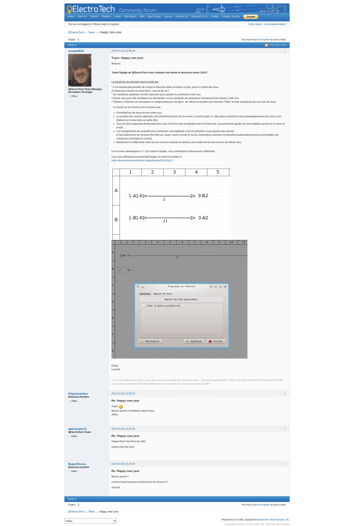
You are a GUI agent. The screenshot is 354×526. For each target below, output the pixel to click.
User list (82, 16)
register (265, 39)
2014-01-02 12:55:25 (123, 393)
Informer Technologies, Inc (274, 519)
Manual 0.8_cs (199, 16)
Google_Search (231, 16)
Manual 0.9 (181, 16)
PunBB (239, 519)
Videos (168, 16)
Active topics (255, 24)
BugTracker (154, 16)
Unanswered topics (275, 24)
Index (71, 16)
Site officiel (130, 16)
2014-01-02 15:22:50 (123, 428)
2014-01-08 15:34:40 (123, 463)
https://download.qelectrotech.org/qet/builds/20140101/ (141, 160)
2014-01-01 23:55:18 (123, 50)
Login (118, 16)
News (91, 32)
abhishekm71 (77, 428)
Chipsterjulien (78, 393)
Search (94, 16)
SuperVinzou (77, 464)
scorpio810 (76, 50)
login (255, 39)
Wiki (142, 16)
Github (215, 16)
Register (106, 16)
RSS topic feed (277, 45)
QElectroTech (76, 32)
